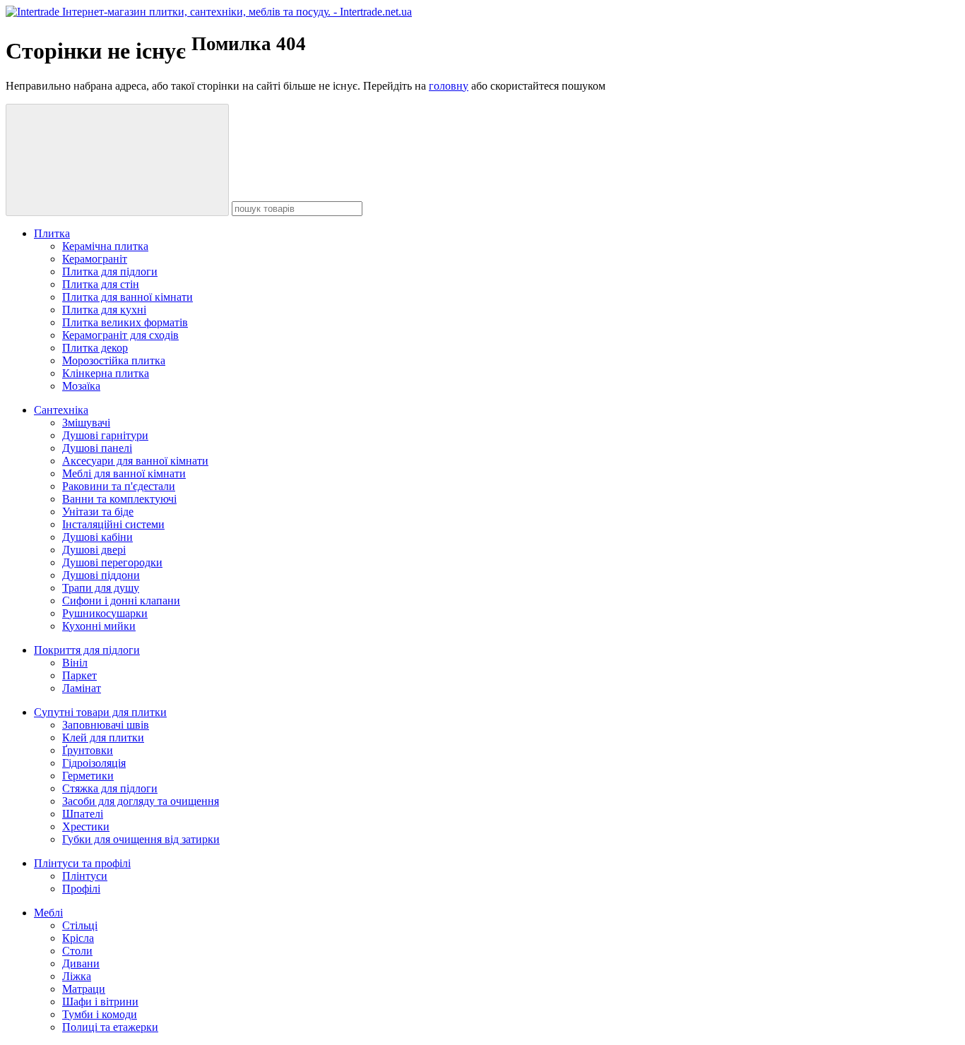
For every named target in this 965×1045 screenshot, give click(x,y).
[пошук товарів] (117, 160)
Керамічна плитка (105, 246)
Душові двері (94, 550)
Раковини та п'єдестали (118, 486)
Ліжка (76, 976)
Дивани (81, 963)
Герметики (88, 776)
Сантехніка (61, 410)
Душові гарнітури (105, 435)
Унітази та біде (98, 512)
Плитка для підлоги (110, 271)
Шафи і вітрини (100, 1002)
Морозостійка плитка (113, 360)
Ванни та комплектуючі (119, 499)
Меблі (48, 913)
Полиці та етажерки (110, 1027)
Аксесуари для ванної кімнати (135, 461)
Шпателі (82, 814)
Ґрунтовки (87, 750)
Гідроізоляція (94, 763)
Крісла (78, 938)
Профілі (81, 889)
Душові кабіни (97, 537)
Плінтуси (84, 876)
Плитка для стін (100, 284)
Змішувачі (86, 423)
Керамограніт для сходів (120, 335)
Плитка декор (95, 348)
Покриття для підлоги (87, 650)
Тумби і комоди (99, 1014)
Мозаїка (81, 386)
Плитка (52, 233)
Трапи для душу (100, 588)
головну (448, 86)
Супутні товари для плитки (100, 712)
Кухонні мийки (99, 626)
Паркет (79, 675)
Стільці (79, 925)
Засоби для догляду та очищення (140, 801)
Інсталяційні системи (113, 524)
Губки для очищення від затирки (141, 839)
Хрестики (85, 826)
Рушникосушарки (105, 613)
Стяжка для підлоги (110, 788)
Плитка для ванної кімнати (127, 297)
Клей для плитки (103, 738)
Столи (77, 951)
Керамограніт (94, 259)
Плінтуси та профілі (82, 863)
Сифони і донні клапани (121, 601)
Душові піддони (101, 575)
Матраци (83, 989)
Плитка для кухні (104, 310)
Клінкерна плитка (105, 373)
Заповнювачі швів (105, 725)
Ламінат (81, 688)
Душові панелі (97, 448)
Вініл (75, 663)
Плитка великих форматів (125, 322)
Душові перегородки (112, 562)
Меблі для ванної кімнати (124, 473)
